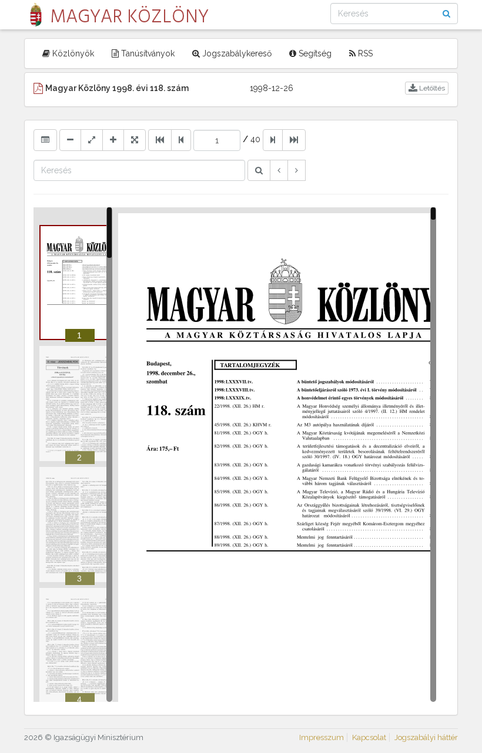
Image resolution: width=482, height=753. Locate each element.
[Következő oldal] (273, 139)
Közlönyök (72, 53)
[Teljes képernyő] (134, 139)
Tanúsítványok (147, 53)
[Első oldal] (160, 139)
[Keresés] (258, 170)
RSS (364, 53)
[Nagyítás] (113, 139)
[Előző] (279, 170)
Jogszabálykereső (236, 53)
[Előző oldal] (181, 139)
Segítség (314, 53)
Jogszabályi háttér (426, 737)
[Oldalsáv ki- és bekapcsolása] (45, 139)
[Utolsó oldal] (294, 139)
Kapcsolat (369, 737)
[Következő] (296, 170)
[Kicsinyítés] (70, 139)
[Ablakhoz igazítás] (92, 139)
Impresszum (321, 737)
